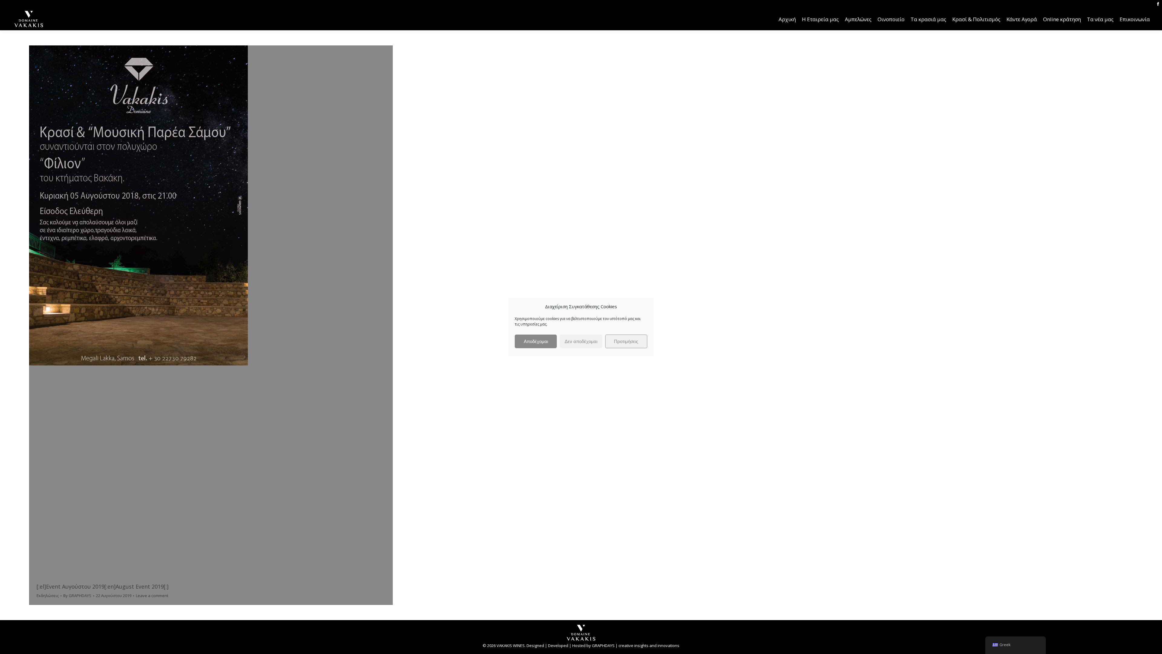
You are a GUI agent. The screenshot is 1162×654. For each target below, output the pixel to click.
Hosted (579, 645)
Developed (558, 645)
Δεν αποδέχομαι (581, 341)
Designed (535, 645)
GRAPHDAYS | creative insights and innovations (635, 645)
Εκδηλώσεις (48, 595)
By (77, 595)
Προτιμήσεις (626, 341)
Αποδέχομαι (536, 341)
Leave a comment (152, 595)
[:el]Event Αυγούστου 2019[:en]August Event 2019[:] (103, 586)
